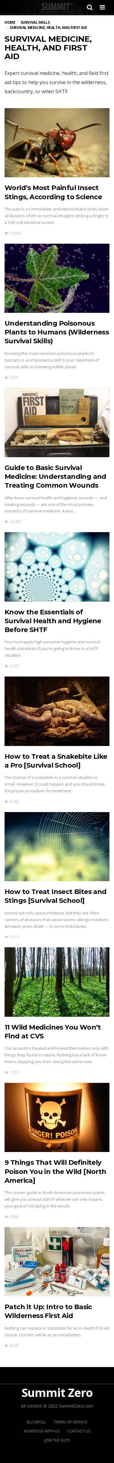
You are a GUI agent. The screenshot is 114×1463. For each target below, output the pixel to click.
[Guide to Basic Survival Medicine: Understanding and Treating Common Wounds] (57, 422)
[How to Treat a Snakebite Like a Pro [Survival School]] (57, 711)
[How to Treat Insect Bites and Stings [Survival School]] (57, 846)
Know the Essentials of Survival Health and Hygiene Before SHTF (53, 621)
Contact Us (79, 1431)
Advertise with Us (42, 1431)
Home (10, 22)
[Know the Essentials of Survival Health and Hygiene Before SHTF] (57, 566)
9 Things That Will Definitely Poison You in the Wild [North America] (55, 1171)
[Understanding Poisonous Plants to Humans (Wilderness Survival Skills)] (57, 278)
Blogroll (36, 1422)
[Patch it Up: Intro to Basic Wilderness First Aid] (57, 1261)
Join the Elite (57, 1440)
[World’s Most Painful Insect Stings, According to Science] (57, 142)
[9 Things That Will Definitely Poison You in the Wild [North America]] (57, 1117)
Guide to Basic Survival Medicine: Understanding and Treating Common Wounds (55, 477)
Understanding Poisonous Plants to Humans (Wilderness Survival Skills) (57, 332)
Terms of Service (71, 1422)
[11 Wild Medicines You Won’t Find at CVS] (57, 981)
